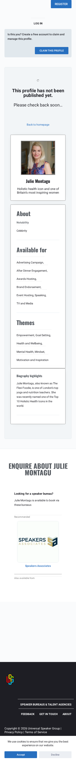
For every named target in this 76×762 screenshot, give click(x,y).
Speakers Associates (38, 565)
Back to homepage (38, 124)
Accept (21, 754)
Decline (55, 754)
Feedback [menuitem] (27, 714)
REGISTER (61, 4)
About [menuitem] (67, 714)
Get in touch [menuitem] (48, 714)
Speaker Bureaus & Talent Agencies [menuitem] (46, 704)
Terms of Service (36, 732)
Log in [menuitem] (38, 23)
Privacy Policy (13, 732)
